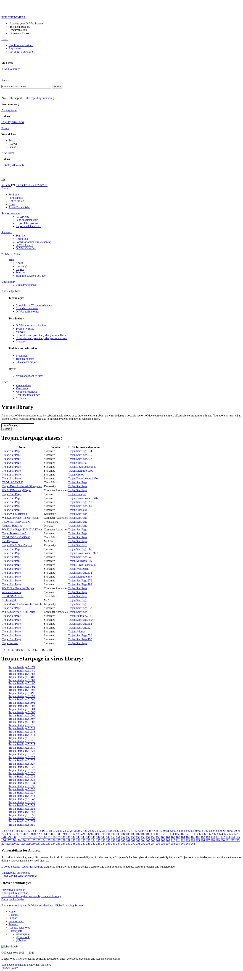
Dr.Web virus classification (31, 325)
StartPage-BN (10, 541)
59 (196, 830)
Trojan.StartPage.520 (80, 635)
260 (183, 843)
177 (8, 840)
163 (178, 837)
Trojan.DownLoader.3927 (83, 553)
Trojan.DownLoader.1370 (83, 478)
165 (188, 837)
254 (153, 843)
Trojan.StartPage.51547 (22, 802)
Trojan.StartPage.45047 (81, 619)
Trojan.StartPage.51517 (22, 744)
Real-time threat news (28, 394)
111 (158, 833)
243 (98, 843)
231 (38, 843)
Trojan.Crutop (76, 474)
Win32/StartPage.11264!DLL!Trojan (22, 529)
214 (193, 840)
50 (164, 830)
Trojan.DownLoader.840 (82, 466)
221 (227, 840)
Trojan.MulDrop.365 (80, 576)
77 (20, 833)
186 (53, 840)
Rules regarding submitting (39, 98)
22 (64, 830)
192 (83, 840)
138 (53, 837)
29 (89, 830)
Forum (5, 128)
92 (74, 833)
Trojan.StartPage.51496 (22, 693)
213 (188, 840)
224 (3, 843)
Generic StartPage (12, 525)
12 (29, 649)
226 (13, 843)
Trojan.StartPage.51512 (22, 728)
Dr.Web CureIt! (24, 245)
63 (210, 830)
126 (231, 833)
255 (158, 843)
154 (133, 837)
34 (107, 830)
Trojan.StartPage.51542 (22, 798)
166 (193, 837)
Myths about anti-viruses (29, 375)
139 (58, 837)
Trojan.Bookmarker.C (14, 533)
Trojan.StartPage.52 (79, 627)
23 (68, 830)
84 (45, 833)
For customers (16, 921)
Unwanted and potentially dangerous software (41, 335)
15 (39, 649)
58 (192, 830)
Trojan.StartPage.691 (80, 502)
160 (163, 837)
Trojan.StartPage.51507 (22, 718)
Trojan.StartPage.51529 (22, 770)
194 (93, 840)
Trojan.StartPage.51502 (22, 702)
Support (13, 917)
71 (238, 830)
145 (88, 837)
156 (143, 837)
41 (132, 830)
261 (188, 843)
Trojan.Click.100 (77, 462)
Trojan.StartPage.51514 (22, 734)
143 (78, 837)
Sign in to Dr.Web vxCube (31, 275)
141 (68, 837)
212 (183, 840)
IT (25, 185)
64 (214, 830)
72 (2, 833)
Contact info (15, 930)
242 (93, 843)
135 (38, 837)
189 (68, 840)
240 (83, 843)
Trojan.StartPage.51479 (22, 667)
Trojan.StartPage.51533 (22, 779)
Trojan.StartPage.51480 (22, 670)
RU (3, 185)
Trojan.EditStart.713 (79, 615)
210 (173, 840)
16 (43, 649)
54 (178, 830)
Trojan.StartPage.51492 (22, 686)
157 (148, 837)
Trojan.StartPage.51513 (22, 731)
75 (13, 833)
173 (228, 837)
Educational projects (27, 362)
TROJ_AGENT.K (12, 482)
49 (160, 830)
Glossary (21, 341)
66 (221, 830)
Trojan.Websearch (78, 568)
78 (24, 833)
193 (88, 840)
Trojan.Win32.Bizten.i (14, 513)
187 (58, 840)
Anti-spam (20, 905)
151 (118, 837)
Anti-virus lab (16, 200)
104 (123, 833)
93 (77, 833)
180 (23, 840)
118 (191, 833)
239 (78, 843)
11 (25, 649)
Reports (20, 269)
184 (43, 840)
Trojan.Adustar (76, 631)
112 (162, 833)
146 (93, 837)
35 (110, 830)
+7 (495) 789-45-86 (12, 122)
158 (153, 837)
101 (108, 833)
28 (85, 830)
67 (224, 830)
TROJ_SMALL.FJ (12, 596)
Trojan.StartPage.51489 (22, 680)
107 (138, 833)
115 (177, 833)
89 (63, 833)
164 (183, 837)
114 (172, 833)
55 (182, 830)
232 (43, 843)
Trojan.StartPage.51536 (22, 789)
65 (217, 830)
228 (23, 843)
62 (206, 830)
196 (103, 840)
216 (202, 840)
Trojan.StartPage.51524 (22, 757)
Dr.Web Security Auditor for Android (22, 866)
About (19, 262)
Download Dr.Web (20, 33)
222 (232, 840)
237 (68, 843)
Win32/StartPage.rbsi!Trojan (18, 588)
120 (201, 833)
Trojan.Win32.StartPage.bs (17, 545)
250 (133, 843)
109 (148, 833)
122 (211, 833)
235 (58, 843)
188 (63, 840)
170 (213, 837)
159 (158, 837)
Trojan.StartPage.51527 (22, 763)
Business (14, 914)
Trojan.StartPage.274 (80, 451)
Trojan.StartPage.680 (80, 505)
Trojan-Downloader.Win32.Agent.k (22, 486)
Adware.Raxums (11, 592)
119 (196, 833)
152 (123, 837)
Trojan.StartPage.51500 (22, 699)
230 (33, 843)
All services (22, 216)
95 (84, 833)
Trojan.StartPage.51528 (22, 766)
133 (28, 837)
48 (157, 830)
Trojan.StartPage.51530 (22, 773)
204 (143, 840)
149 (108, 837)
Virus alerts (22, 388)
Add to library (12, 68)
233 (48, 843)
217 (207, 840)
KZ (33, 185)
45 (146, 830)
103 (118, 833)
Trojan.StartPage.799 (80, 584)
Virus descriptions (26, 284)
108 (143, 833)
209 (168, 840)
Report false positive (27, 223)
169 (208, 837)
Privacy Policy (9, 967)
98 (95, 833)
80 (31, 833)
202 (133, 840)
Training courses (25, 358)
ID (45, 185)
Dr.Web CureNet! (26, 248)
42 (135, 830)
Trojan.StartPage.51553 (22, 811)
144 (83, 837)
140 (63, 837)
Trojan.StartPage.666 (80, 549)
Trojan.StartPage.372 (80, 572)
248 (123, 843)
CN (8, 185)
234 (53, 843)
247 (118, 843)
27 (82, 830)
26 (78, 830)
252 (143, 843)
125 (226, 833)
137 (48, 837)
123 (216, 833)
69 (231, 830)
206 (153, 840)
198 (113, 840)
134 (33, 837)
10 (22, 649)
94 (81, 833)
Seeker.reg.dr (9, 600)
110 (153, 833)
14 (36, 649)
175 (238, 837)
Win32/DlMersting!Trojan (16, 490)
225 (8, 843)
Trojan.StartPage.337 (80, 607)
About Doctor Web (19, 207)
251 (138, 843)
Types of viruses (25, 328)
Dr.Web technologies (27, 311)
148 (103, 837)
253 (148, 843)
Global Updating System (69, 905)
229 (28, 843)
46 (150, 830)
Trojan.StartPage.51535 (22, 786)
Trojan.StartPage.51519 (22, 747)
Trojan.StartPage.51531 (22, 776)
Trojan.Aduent (10, 643)
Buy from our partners (21, 45)
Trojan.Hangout (77, 494)
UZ (37, 185)
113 (167, 833)
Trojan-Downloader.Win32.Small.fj (22, 604)
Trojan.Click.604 (77, 509)
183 (38, 840)
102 (113, 833)
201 (128, 840)
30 (93, 830)
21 (61, 830)
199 (118, 840)
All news (21, 398)
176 (3, 840)
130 (13, 837)
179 (18, 840)
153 (128, 837)
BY (42, 185)
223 (237, 840)
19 (53, 649)
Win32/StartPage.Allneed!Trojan (20, 517)
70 (235, 830)
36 (114, 830)
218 (212, 840)
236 (63, 843)
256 (163, 843)
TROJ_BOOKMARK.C (16, 537)
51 (167, 830)
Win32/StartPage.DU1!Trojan (18, 611)
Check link (22, 238)
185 (48, 840)
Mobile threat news (26, 391)
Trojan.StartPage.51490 (22, 683)
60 (199, 830)
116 (181, 833)
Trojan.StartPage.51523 (22, 754)
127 (236, 833)
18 (50, 649)
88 (59, 833)
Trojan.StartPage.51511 (22, 725)
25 (75, 830)
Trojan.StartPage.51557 (22, 818)
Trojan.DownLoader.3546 (83, 498)
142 (73, 837)
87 (56, 833)
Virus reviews (23, 385)
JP (29, 185)
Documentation (18, 29)
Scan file (20, 235)
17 (46, 649)
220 (222, 840)
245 (108, 843)
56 (185, 830)
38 (121, 830)
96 (88, 833)
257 (168, 843)
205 (148, 840)
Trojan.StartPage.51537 (22, 792)
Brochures (21, 355)
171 (218, 837)
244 (103, 843)
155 (138, 837)
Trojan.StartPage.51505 (22, 712)
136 (43, 837)
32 (100, 830)
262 (193, 843)
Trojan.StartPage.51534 (22, 782)
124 (221, 833)
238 (73, 843)
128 (3, 837)
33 (103, 830)
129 (8, 837)
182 (33, 840)
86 (52, 833)
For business (16, 197)
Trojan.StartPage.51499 (22, 696)
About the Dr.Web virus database (34, 305)
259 (178, 843)
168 (203, 837)
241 (88, 843)
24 (71, 830)
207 (158, 840)
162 (173, 837)
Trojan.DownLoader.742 (82, 564)
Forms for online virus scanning (33, 241)
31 (96, 830)
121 (206, 833)
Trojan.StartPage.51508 (22, 721)
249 (128, 843)
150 (113, 837)
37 (118, 830)
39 (125, 830)
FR (22, 185)
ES (18, 185)
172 (223, 837)
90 (66, 833)
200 (123, 840)
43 (139, 830)
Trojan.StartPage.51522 (22, 750)
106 (133, 833)
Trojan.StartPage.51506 (22, 715)
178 (13, 840)
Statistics (20, 272)
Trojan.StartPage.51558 (22, 821)
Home (12, 911)
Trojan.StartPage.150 (80, 639)
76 (17, 833)
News (12, 204)
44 (142, 830)
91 (70, 833)
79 (27, 833)
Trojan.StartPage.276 (80, 580)
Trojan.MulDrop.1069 (80, 560)
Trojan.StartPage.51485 (22, 673)
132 (23, 837)
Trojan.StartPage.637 (80, 458)
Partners (13, 924)
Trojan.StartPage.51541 (22, 795)
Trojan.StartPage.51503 (22, 705)
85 (49, 833)
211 (178, 840)
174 (233, 837)
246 (113, 843)
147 (98, 837)
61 (203, 830)
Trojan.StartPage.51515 (22, 737)
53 (174, 830)
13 (32, 649)
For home (14, 194)
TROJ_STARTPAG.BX (16, 521)
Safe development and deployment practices (26, 964)
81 (34, 833)
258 (173, 843)
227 (18, 843)
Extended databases (27, 308)
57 (189, 830)
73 (6, 833)
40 (128, 830)
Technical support (20, 26)
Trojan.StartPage (11, 451)
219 (217, 840)
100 (103, 833)
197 (108, 840)
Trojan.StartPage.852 (80, 623)
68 (228, 830)
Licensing (21, 266)
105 (128, 833)
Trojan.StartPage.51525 (22, 760)
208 (163, 840)
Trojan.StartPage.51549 (22, 805)
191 (78, 840)
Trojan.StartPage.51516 (22, 741)
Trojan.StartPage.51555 (22, 815)
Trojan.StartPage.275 (80, 454)
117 (186, 833)
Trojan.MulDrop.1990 (80, 470)
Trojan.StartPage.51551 (22, 808)
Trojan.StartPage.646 (80, 556)
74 (10, 833)
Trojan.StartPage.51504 (22, 709)
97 (91, 833)
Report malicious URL (28, 226)
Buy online (15, 48)
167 (198, 837)
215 (198, 840)
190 (73, 840)
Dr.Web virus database (40, 905)
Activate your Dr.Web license (26, 23)
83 (42, 833)
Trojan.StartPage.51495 (22, 689)
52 (171, 830)
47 (153, 830)
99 (98, 833)
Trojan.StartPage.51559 (22, 824)
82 (38, 833)
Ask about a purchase (21, 51)
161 (168, 837)
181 (28, 840)
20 (57, 830)
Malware (21, 331)
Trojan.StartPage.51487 (22, 676)
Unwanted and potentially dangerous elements (41, 338)
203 (138, 840)
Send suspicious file (27, 219)
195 (98, 840)
